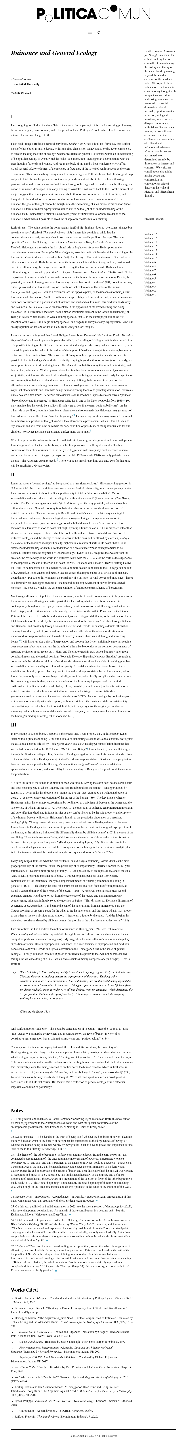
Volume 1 (150, 250)
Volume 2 (150, 290)
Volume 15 (150, 238)
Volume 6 (150, 274)
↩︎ (12, 1131)
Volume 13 (150, 246)
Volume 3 (150, 286)
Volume (149, 262)
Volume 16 (150, 234)
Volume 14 (150, 242)
